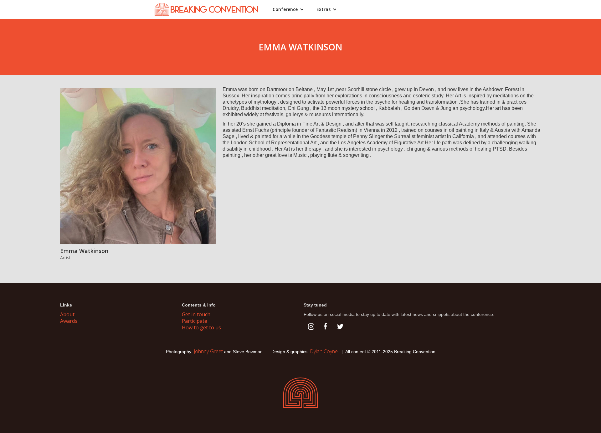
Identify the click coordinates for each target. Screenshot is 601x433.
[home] (209, 9)
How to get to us (201, 327)
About (67, 314)
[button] (288, 9)
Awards (68, 320)
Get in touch (196, 314)
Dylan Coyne (324, 351)
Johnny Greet (208, 351)
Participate (194, 320)
